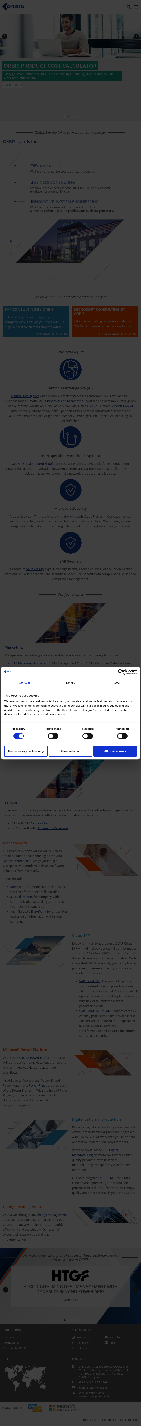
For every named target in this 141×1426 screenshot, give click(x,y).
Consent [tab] (24, 682)
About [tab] (117, 682)
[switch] (53, 736)
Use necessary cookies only (26, 751)
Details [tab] (70, 682)
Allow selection (70, 751)
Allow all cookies (115, 751)
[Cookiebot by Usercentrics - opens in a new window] (121, 672)
